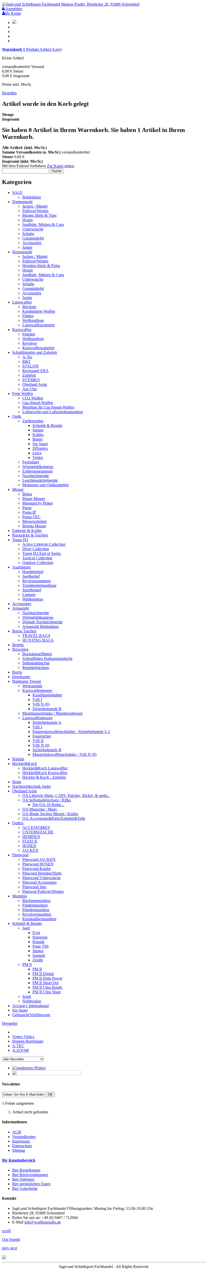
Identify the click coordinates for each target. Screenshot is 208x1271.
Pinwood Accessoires (39, 882)
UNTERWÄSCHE (38, 832)
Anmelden (13, 9)
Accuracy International (30, 1006)
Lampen (29, 594)
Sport (26, 996)
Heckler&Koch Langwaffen (44, 768)
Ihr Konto (13, 13)
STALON (30, 366)
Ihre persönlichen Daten (31, 1184)
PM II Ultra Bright (47, 987)
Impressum (21, 1141)
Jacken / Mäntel (34, 206)
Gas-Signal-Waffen (37, 402)
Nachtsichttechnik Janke (31, 786)
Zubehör (29, 375)
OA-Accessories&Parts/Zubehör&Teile (53, 818)
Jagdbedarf (31, 576)
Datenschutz (22, 1146)
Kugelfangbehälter (47, 695)
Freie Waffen (22, 393)
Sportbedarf (31, 590)
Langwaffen (22, 302)
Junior (27, 247)
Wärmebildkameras (37, 466)
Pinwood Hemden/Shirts (42, 873)
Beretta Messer (34, 526)
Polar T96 (40, 946)
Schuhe (28, 233)
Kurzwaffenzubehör (38, 348)
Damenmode (22, 201)
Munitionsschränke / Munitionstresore (52, 713)
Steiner (38, 430)
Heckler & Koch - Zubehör (44, 777)
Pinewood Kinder (36, 868)
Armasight (20, 608)
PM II (27, 964)
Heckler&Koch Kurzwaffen (44, 773)
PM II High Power (47, 978)
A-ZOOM (20, 1050)
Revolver (29, 343)
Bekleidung (31, 197)
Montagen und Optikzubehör (45, 485)
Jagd (26, 928)
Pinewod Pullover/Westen (43, 891)
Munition (19, 896)
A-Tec (27, 357)
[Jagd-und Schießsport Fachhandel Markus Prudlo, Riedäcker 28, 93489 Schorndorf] (71, 4)
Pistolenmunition (35, 910)
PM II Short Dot (45, 983)
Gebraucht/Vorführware (31, 1015)
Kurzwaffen (21, 329)
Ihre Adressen (23, 1179)
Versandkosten (24, 1136)
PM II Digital (43, 974)
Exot (36, 932)
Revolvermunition (36, 914)
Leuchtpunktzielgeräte (40, 480)
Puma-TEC (31, 517)
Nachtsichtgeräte (35, 476)
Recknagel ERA (35, 371)
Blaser (37, 439)
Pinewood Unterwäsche (41, 878)
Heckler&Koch (24, 763)
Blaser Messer (33, 498)
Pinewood (20, 855)
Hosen (27, 220)
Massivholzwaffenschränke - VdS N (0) (64, 754)
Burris (17, 672)
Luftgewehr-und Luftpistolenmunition (52, 412)
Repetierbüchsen (35, 667)
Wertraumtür (32, 686)
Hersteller (10, 1023)
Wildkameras (32, 599)
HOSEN (29, 846)
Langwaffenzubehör (38, 325)
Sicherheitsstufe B (46, 709)
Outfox (18, 823)
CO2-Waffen (32, 398)
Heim (16, 782)
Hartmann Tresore (26, 681)
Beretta (18, 645)
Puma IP (29, 512)
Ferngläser (30, 462)
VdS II (37, 741)
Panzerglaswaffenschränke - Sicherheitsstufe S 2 (71, 731)
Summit (38, 955)
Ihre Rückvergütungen (30, 1175)
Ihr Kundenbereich (18, 1160)
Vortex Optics (23, 1036)
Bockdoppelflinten (37, 654)
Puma (26, 508)
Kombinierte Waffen (38, 311)
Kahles (38, 434)
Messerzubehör (34, 521)
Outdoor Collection (37, 562)
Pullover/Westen (35, 211)
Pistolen (28, 334)
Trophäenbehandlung (39, 585)
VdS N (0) (40, 704)
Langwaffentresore (37, 718)
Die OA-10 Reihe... (48, 804)
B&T (26, 361)
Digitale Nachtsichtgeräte (42, 622)
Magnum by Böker (37, 503)
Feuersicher (41, 736)
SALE (17, 192)
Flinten (27, 316)
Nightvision (31, 1001)
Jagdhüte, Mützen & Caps (43, 224)
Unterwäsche (32, 229)
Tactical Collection (37, 558)
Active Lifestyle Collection (43, 544)
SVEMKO (31, 380)
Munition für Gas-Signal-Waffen (48, 407)
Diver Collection (35, 549)
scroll (6, 1231)
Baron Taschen (24, 631)
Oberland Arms (34, 384)
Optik (16, 416)
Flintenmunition (35, 905)
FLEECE (30, 841)
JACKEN (30, 850)
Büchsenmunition (36, 900)
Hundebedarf (32, 572)
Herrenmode (22, 252)
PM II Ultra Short (46, 992)
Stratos (37, 951)
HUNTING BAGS (38, 640)
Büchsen (29, 307)
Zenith (37, 960)
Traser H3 (20, 540)
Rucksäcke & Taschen (30, 535)
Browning (20, 649)
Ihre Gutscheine (25, 1188)
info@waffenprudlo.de (42, 1222)
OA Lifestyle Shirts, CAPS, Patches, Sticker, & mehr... (66, 795)
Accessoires (31, 243)
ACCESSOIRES (36, 827)
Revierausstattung (36, 581)
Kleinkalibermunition (39, 919)
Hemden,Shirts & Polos (41, 265)
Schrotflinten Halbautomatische (47, 658)
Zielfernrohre (32, 421)
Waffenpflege (33, 320)
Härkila (18, 759)
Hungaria (39, 937)
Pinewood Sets (34, 887)
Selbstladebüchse (36, 663)
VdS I (37, 699)
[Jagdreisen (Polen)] (29, 1068)
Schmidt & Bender (47, 425)
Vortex (37, 457)
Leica (36, 453)
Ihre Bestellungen (26, 1170)
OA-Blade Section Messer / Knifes (50, 814)
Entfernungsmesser (37, 471)
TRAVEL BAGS (36, 635)
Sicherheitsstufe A (46, 722)
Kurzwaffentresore (37, 690)
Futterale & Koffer (27, 530)
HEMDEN (31, 836)
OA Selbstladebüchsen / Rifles (46, 800)
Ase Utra (29, 389)
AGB (16, 1132)
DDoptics (40, 448)
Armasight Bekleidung (40, 626)
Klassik (38, 942)
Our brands (11, 1239)
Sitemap (18, 1150)
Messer (18, 489)
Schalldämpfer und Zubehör (34, 352)
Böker (27, 494)
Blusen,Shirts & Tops (39, 215)
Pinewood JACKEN (39, 859)
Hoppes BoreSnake (27, 1041)
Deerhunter (21, 677)
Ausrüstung (21, 567)
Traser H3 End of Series (41, 553)
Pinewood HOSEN (38, 864)
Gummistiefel (33, 238)
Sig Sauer (40, 444)
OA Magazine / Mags (39, 809)
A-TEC (18, 1046)
